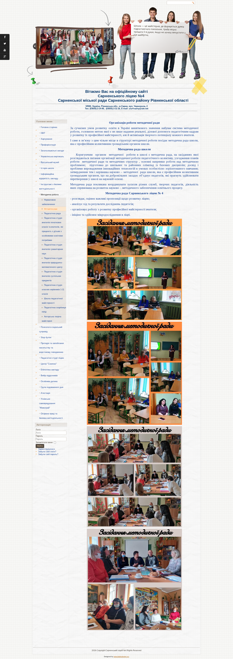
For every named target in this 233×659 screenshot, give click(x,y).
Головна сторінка (49, 127)
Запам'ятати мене (44, 442)
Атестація (45, 393)
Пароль (39, 436)
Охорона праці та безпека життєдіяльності (51, 415)
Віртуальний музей (50, 162)
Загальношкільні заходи (52, 150)
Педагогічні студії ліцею (52, 358)
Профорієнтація (48, 145)
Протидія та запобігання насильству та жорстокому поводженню (51, 347)
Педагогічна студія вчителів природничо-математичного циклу (52, 262)
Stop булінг (46, 337)
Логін (38, 429)
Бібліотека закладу (50, 369)
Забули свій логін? (47, 451)
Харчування (46, 139)
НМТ (43, 133)
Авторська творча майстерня (51, 318)
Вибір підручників (49, 375)
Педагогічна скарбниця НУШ (54, 309)
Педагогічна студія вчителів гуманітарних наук (52, 249)
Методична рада (50, 209)
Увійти (40, 446)
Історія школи (47, 168)
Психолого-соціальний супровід (50, 329)
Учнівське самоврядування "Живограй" (47, 403)
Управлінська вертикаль (52, 156)
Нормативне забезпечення (49, 202)
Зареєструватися (46, 449)
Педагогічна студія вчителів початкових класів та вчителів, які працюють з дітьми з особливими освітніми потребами (52, 229)
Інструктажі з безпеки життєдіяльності (50, 186)
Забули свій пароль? (48, 454)
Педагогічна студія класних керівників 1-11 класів (53, 289)
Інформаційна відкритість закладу (48, 176)
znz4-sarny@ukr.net (138, 108)
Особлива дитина (49, 381)
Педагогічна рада (52, 213)
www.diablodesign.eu (121, 656)
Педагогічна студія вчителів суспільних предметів (52, 276)
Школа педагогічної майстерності (52, 300)
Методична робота (49, 194)
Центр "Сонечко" (49, 364)
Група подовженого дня (52, 387)
